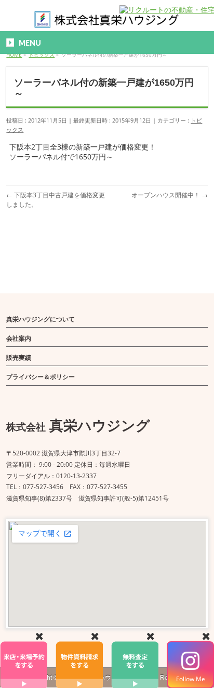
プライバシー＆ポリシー (40, 376)
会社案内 (18, 338)
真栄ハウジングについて (40, 319)
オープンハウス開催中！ (169, 195)
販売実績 (18, 357)
